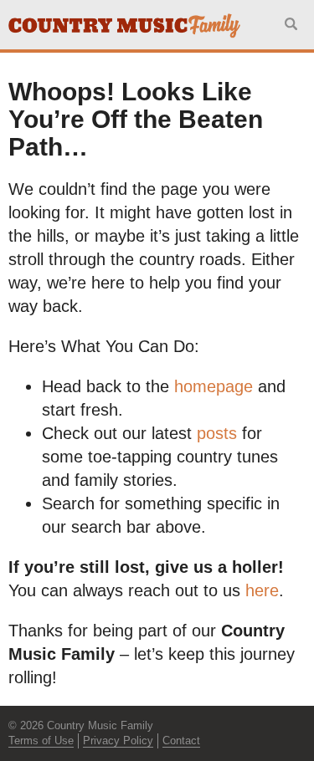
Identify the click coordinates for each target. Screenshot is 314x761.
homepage (213, 386)
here (262, 590)
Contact (181, 740)
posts (217, 433)
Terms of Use (41, 740)
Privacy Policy (118, 740)
